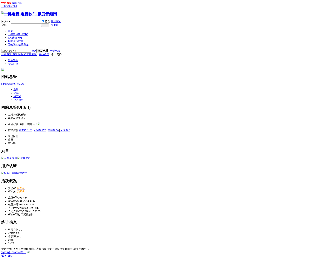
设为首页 (6, 2)
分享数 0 (65, 130)
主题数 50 (53, 130)
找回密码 (56, 21)
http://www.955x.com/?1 (14, 83)
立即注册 (56, 25)
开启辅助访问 (9, 6)
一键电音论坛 (18, 34)
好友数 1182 (25, 130)
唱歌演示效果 (15, 41)
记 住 (47, 21)
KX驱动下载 (15, 37)
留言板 (17, 96)
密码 (3, 25)
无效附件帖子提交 (18, 44)
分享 (16, 93)
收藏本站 (17, 2)
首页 (10, 30)
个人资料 (18, 99)
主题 (16, 89)
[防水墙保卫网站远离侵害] (28, 252)
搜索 (33, 50)
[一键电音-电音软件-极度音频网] (29, 14)
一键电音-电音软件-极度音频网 (19, 54)
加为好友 (13, 60)
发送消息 (13, 63)
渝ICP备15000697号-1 (13, 252)
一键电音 (55, 50)
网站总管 (44, 54)
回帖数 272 (40, 130)
